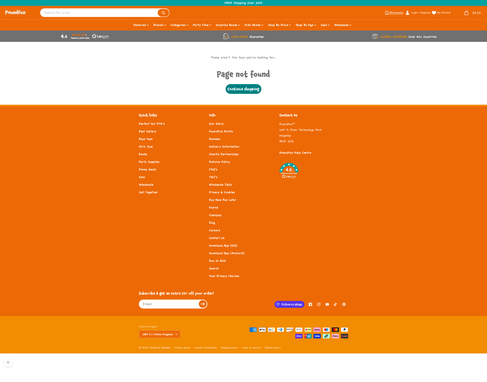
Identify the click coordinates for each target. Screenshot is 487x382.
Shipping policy (229, 347)
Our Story (216, 123)
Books (143, 154)
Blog (212, 222)
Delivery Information (224, 146)
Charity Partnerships (224, 154)
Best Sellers (147, 131)
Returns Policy (219, 161)
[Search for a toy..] (163, 13)
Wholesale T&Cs (220, 184)
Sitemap (166, 347)
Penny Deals (147, 169)
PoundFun (155, 347)
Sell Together (148, 192)
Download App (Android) (226, 253)
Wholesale (146, 184)
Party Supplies (149, 161)
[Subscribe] (203, 304)
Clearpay (215, 215)
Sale (142, 177)
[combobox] (104, 12)
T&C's (213, 177)
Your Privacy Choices (224, 276)
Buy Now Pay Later (222, 200)
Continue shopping (243, 89)
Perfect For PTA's (152, 123)
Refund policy (273, 347)
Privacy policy (183, 347)
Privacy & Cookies (222, 192)
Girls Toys (146, 146)
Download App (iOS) (223, 245)
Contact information (206, 347)
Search (214, 268)
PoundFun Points (221, 131)
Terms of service (251, 347)
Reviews (214, 139)
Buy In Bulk (217, 260)
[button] (468, 13)
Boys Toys (146, 139)
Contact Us (216, 238)
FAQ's (213, 169)
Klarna (213, 207)
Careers (214, 230)
